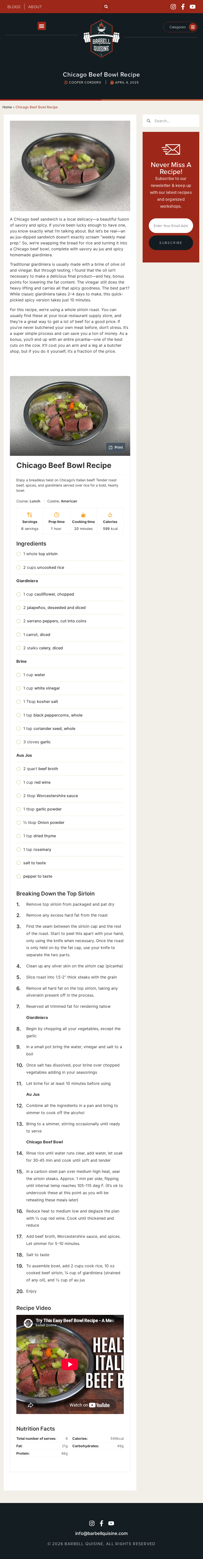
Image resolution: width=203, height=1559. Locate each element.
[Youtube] (193, 7)
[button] (106, 6)
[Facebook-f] (183, 7)
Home (7, 107)
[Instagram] (173, 7)
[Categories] (193, 27)
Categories (178, 27)
